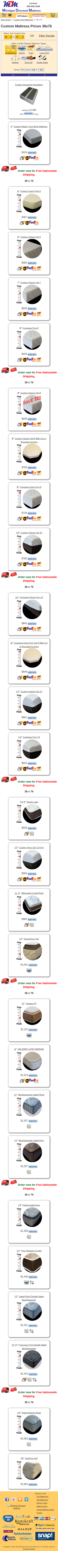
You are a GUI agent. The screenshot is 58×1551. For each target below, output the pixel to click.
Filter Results (47, 35)
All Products (22, 16)
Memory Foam (42, 1503)
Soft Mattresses (42, 1500)
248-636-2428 (33, 6)
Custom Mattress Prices (45, 1510)
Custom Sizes (39, 16)
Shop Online (6, 20)
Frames (39, 1513)
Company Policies (29, 1549)
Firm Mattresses (42, 1496)
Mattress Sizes (42, 1506)
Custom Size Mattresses (23, 20)
